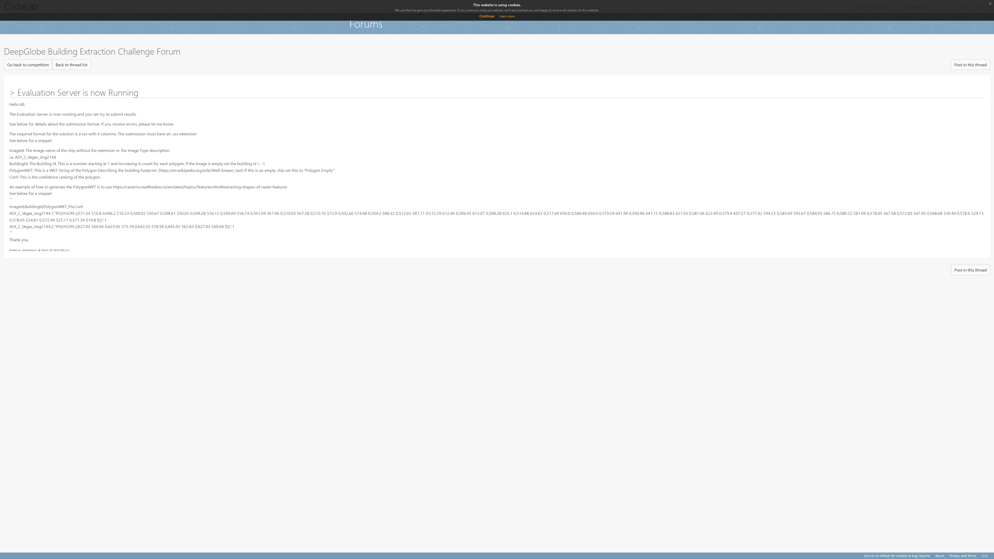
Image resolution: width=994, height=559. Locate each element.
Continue (486, 15)
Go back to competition (28, 64)
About (939, 555)
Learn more (507, 16)
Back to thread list (71, 64)
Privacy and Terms (962, 555)
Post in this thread (970, 64)
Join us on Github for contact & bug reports (897, 555)
